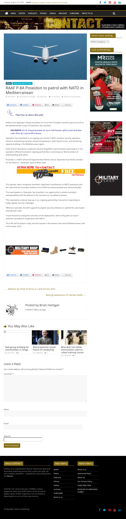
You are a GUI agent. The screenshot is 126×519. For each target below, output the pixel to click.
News (9, 83)
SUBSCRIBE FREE (84, 485)
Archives (63, 13)
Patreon (10, 476)
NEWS (13, 13)
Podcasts (32, 13)
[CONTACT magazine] (6, 13)
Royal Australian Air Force (22, 83)
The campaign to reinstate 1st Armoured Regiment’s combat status (59, 2)
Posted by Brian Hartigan (27, 97)
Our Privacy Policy (85, 481)
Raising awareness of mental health (66, 294)
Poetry (22, 13)
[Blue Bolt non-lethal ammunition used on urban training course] (73, 331)
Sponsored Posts (84, 473)
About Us (81, 477)
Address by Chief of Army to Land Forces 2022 (30, 288)
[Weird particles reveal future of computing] (45, 331)
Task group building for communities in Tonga (17, 348)
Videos (53, 13)
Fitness (43, 13)
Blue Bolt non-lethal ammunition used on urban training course (72, 350)
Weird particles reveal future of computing (44, 348)
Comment (9, 374)
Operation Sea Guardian (72, 97)
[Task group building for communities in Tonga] (17, 331)
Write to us (87, 13)
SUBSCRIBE (74, 13)
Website (7, 436)
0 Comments (55, 97)
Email (6, 423)
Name (6, 409)
